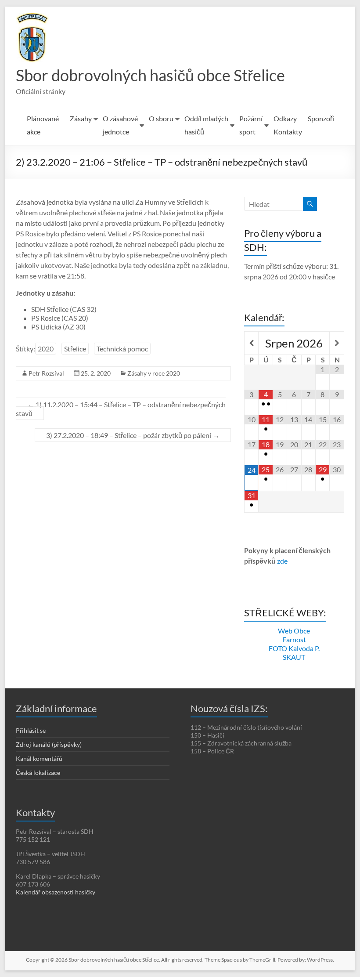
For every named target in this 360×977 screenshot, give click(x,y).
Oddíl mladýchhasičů (206, 125)
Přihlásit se (31, 730)
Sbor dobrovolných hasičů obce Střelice (150, 75)
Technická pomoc (122, 348)
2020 (46, 348)
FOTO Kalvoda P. (294, 648)
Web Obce (294, 630)
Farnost (294, 639)
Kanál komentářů (39, 758)
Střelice (75, 348)
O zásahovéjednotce (120, 125)
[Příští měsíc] (336, 343)
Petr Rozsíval (46, 373)
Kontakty (288, 131)
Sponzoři (321, 118)
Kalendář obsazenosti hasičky (55, 892)
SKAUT (294, 657)
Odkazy (285, 118)
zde (282, 561)
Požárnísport (251, 125)
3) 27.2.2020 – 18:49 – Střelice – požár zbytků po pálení (133, 435)
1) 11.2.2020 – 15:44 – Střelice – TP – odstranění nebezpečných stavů (121, 408)
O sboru (161, 118)
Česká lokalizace (38, 772)
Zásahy (81, 118)
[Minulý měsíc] (251, 343)
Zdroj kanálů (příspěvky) (49, 744)
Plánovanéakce (43, 125)
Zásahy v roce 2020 (153, 373)
